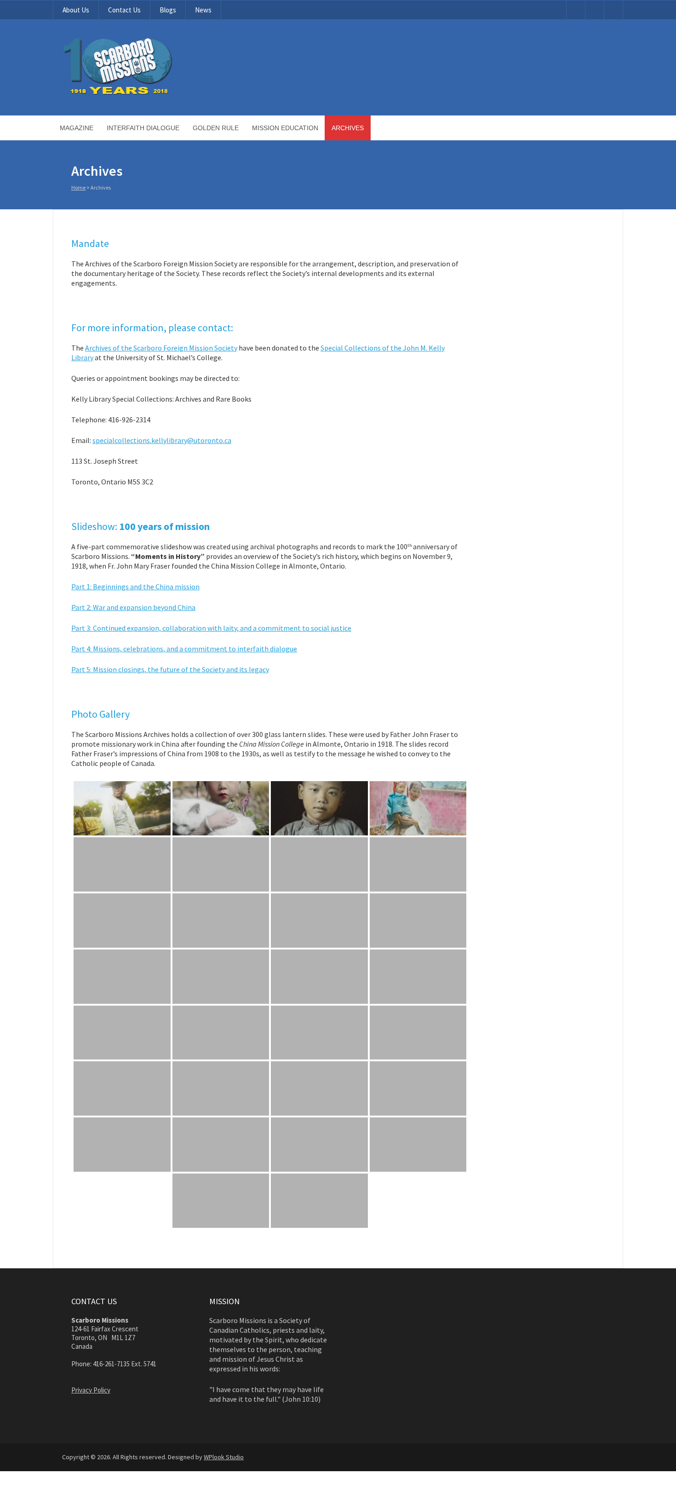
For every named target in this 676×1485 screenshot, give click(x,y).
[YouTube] (576, 9)
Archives (348, 128)
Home (78, 187)
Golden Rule (216, 128)
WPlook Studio (224, 1457)
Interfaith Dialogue (143, 128)
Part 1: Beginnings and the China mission (135, 586)
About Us (76, 10)
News (203, 10)
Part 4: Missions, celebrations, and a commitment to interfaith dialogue (184, 648)
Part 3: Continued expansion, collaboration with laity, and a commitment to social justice (211, 628)
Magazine (76, 128)
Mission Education (285, 128)
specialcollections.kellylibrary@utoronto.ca (161, 440)
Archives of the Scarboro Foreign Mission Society (161, 347)
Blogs (168, 10)
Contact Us (124, 10)
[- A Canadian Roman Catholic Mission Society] (152, 93)
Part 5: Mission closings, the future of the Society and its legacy (170, 669)
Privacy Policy (90, 1390)
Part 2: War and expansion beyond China (133, 607)
